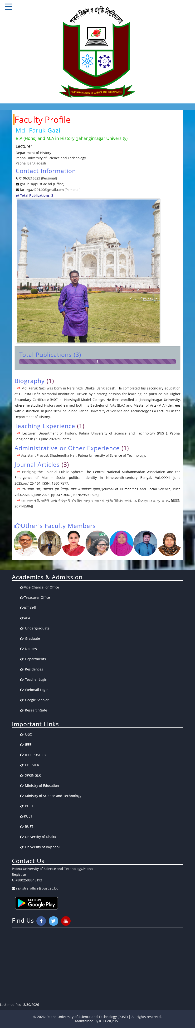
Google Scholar (36, 700)
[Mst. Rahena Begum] (74, 543)
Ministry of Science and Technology (52, 795)
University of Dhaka (40, 836)
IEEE (28, 744)
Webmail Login (36, 689)
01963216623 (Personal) (38, 178)
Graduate (32, 638)
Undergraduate (36, 628)
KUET (28, 816)
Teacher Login (35, 679)
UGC (28, 734)
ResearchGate (35, 710)
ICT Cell (30, 607)
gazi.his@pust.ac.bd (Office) (41, 184)
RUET (28, 826)
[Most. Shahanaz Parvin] (98, 543)
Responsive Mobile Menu (8, 7)
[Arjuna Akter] (169, 543)
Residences (33, 669)
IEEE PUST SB (35, 754)
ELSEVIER (31, 765)
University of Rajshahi (42, 847)
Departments (35, 659)
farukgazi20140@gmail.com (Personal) (50, 189)
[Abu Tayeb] (145, 543)
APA (27, 618)
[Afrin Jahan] (121, 543)
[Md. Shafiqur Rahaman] (50, 543)
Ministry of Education (41, 785)
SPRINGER (32, 775)
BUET (28, 806)
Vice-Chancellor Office (41, 587)
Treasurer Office (37, 597)
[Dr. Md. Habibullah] (26, 543)
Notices (30, 648)
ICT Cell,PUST (109, 1021)
